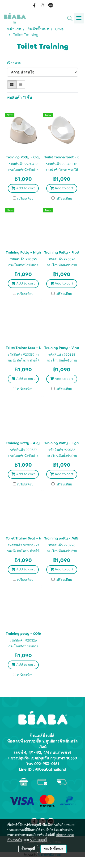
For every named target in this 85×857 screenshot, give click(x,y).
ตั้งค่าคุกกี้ (28, 849)
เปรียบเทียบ (25, 198)
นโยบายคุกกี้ (38, 840)
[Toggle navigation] (79, 18)
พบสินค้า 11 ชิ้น (19, 97)
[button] (68, 18)
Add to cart (25, 188)
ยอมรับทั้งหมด (54, 849)
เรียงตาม (16, 62)
